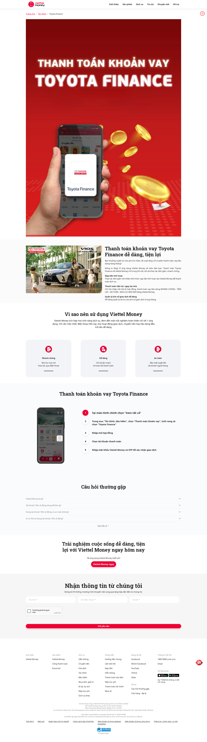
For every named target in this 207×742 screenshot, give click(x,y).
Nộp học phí (84, 691)
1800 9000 (162, 659)
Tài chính (42, 14)
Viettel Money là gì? (34, 498)
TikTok (134, 673)
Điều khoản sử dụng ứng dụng (137, 721)
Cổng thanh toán (60, 663)
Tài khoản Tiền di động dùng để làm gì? (43, 505)
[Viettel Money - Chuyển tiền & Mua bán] (36, 4)
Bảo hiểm (83, 677)
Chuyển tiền (84, 663)
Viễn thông (84, 659)
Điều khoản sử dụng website (109, 721)
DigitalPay (102, 724)
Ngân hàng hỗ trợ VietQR (59, 721)
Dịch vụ (139, 4)
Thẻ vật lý (30, 721)
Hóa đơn (82, 668)
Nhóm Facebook (138, 663)
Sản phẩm (127, 4)
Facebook (135, 659)
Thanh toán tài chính (114, 686)
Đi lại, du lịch (84, 686)
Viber (133, 677)
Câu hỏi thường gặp (140, 688)
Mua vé (108, 691)
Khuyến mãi (163, 4)
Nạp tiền (109, 668)
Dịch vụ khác (84, 695)
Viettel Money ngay (103, 564)
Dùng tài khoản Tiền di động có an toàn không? (47, 512)
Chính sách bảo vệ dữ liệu (83, 721)
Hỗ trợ (176, 4)
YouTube (135, 668)
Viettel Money (32, 659)
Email (160, 663)
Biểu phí (41, 721)
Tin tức (150, 4)
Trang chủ (30, 14)
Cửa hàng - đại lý (138, 693)
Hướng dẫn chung (113, 659)
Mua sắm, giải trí (86, 682)
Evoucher (56, 668)
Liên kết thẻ (110, 663)
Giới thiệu (114, 4)
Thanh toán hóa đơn (114, 677)
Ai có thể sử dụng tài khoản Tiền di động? (44, 518)
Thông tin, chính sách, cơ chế (166, 721)
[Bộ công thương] (103, 730)
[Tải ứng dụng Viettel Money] (169, 675)
